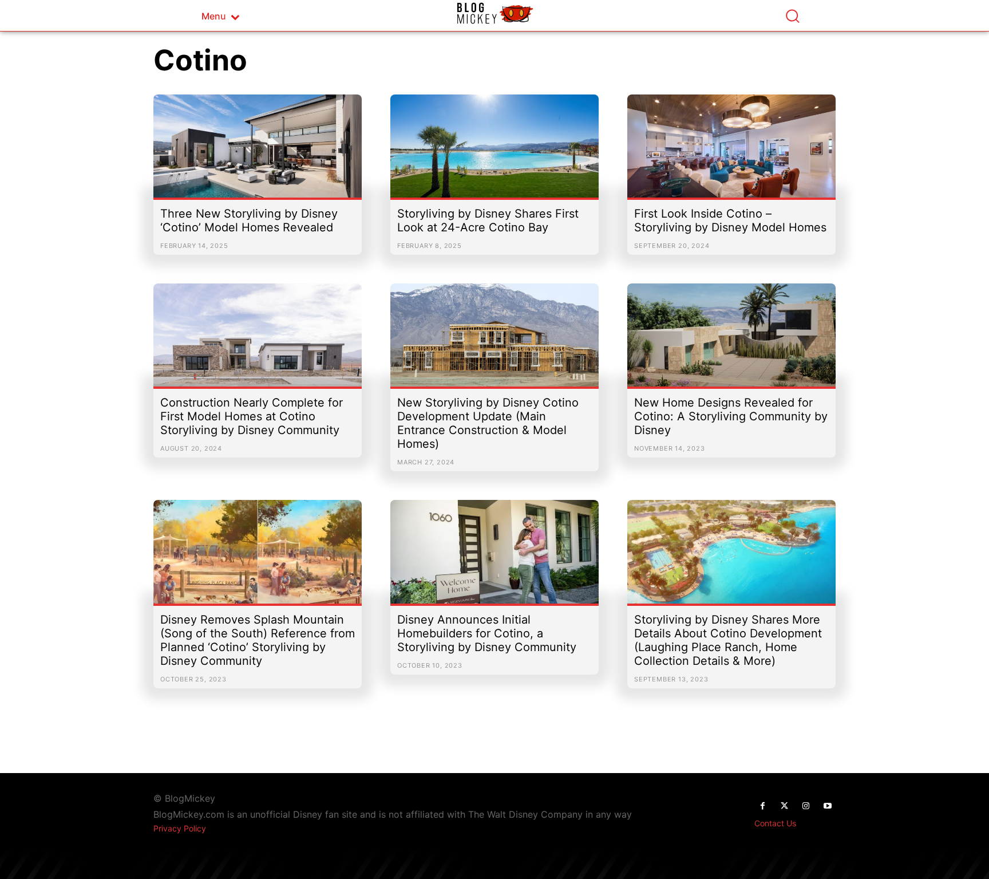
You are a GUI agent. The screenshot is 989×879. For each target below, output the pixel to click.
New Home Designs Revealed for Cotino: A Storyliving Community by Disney (731, 416)
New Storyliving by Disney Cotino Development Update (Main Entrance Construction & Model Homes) (488, 423)
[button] (792, 15)
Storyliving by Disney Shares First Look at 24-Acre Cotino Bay (488, 220)
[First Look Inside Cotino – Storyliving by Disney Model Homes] (731, 151)
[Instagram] (806, 806)
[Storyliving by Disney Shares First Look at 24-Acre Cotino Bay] (494, 151)
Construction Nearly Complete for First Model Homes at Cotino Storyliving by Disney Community (251, 416)
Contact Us (775, 823)
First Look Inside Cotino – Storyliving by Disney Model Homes (730, 220)
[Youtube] (828, 806)
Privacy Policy (179, 828)
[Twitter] (784, 806)
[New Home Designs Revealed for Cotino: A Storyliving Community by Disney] (731, 340)
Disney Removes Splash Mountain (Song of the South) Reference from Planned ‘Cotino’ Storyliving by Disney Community (257, 640)
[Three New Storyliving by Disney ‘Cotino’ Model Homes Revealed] (257, 151)
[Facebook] (762, 806)
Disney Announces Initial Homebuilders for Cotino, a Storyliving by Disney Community (486, 633)
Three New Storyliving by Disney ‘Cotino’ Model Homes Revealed (249, 220)
